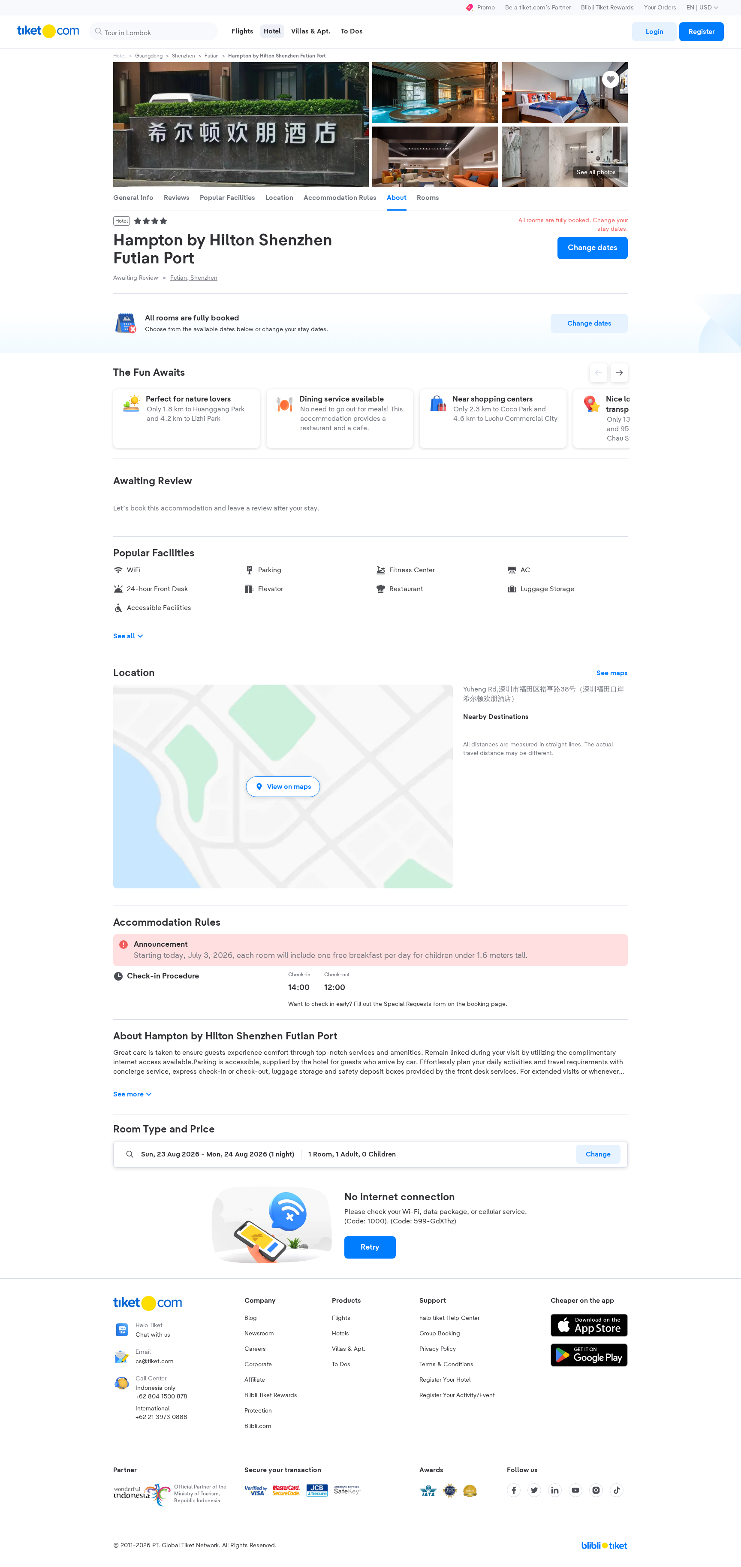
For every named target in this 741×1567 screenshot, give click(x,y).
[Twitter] (534, 1490)
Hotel (119, 55)
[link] (654, 31)
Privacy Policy (437, 1349)
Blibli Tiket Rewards (607, 8)
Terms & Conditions (446, 1364)
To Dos (341, 1364)
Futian (212, 55)
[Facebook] (514, 1490)
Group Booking (439, 1334)
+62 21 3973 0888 (161, 1417)
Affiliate (254, 1380)
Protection (258, 1411)
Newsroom (259, 1334)
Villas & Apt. (348, 1349)
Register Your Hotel (444, 1380)
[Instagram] (596, 1490)
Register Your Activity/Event (457, 1395)
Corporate (258, 1364)
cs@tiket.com (155, 1361)
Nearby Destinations (496, 717)
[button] (283, 786)
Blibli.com (257, 1426)
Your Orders (660, 8)
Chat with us (153, 1335)
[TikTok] (617, 1490)
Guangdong (149, 55)
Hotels (340, 1334)
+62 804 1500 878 (161, 1397)
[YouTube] (575, 1490)
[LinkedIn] (555, 1490)
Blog (250, 1318)
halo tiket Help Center (449, 1318)
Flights (341, 1318)
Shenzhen (183, 55)
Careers (255, 1349)
